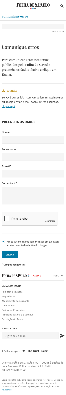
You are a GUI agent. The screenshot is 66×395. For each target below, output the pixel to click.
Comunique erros (15, 16)
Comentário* (9, 183)
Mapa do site (8, 296)
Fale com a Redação (12, 291)
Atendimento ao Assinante (15, 301)
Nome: (6, 132)
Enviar (10, 254)
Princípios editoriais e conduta (17, 314)
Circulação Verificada (12, 319)
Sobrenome (9, 149)
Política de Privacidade (13, 310)
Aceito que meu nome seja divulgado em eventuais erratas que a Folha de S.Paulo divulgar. (33, 243)
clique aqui (8, 106)
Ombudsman (8, 305)
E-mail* (6, 166)
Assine (37, 275)
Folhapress (7, 389)
